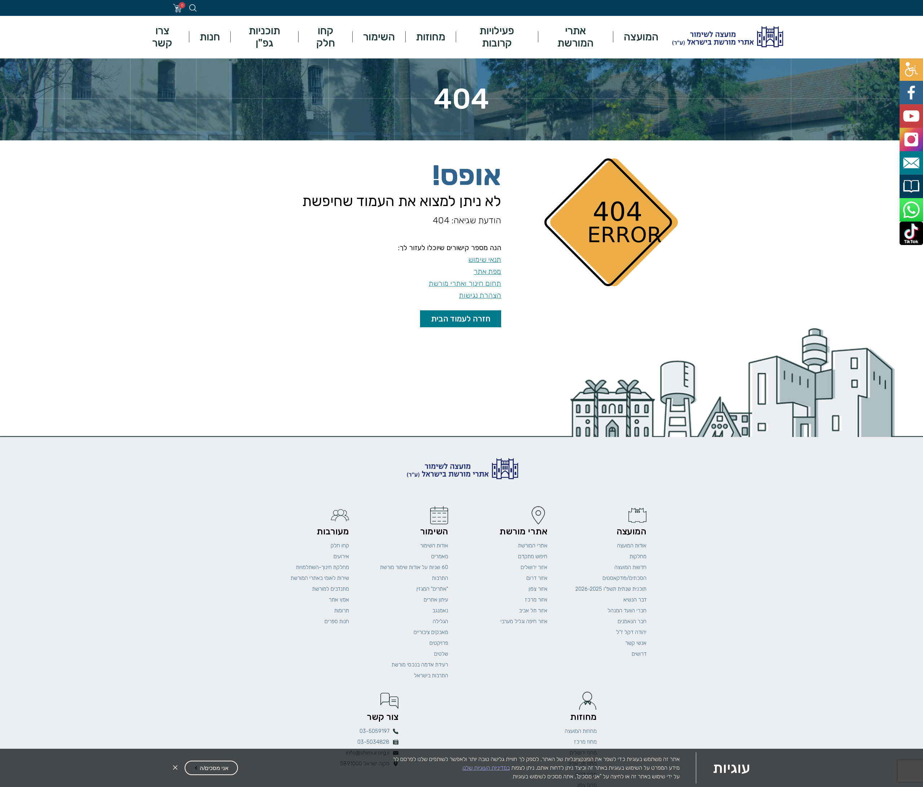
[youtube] (915, 98)
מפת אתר (487, 271)
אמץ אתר (339, 599)
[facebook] (915, 82)
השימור (379, 37)
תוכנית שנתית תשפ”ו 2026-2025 (610, 589)
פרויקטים (438, 643)
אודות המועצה (631, 545)
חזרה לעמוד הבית (460, 319)
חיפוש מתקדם (532, 556)
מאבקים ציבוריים (431, 632)
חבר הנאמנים (632, 621)
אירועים (341, 556)
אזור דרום (536, 578)
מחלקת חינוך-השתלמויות (322, 567)
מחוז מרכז (585, 742)
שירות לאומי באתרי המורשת (320, 578)
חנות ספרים (336, 621)
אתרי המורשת (575, 37)
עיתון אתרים (436, 599)
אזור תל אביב (533, 610)
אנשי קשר (635, 643)
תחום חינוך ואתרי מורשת (465, 283)
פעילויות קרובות (497, 37)
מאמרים (439, 556)
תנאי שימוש (484, 259)
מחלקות (638, 556)
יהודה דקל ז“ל (631, 632)
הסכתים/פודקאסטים (624, 578)
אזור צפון (538, 589)
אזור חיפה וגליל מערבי (523, 621)
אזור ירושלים (534, 567)
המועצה (641, 37)
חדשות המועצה (630, 567)
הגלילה (440, 621)
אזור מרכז (536, 599)
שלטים (441, 654)
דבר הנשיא (634, 599)
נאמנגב (440, 610)
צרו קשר (162, 37)
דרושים (639, 654)
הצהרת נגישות (480, 295)
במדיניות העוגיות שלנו (486, 767)
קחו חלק (325, 37)
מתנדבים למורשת (330, 589)
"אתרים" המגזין (432, 589)
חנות (210, 37)
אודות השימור (434, 545)
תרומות (341, 610)
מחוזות (430, 37)
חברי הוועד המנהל (627, 610)
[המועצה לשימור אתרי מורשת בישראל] (726, 37)
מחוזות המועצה (581, 731)
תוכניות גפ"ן (264, 37)
